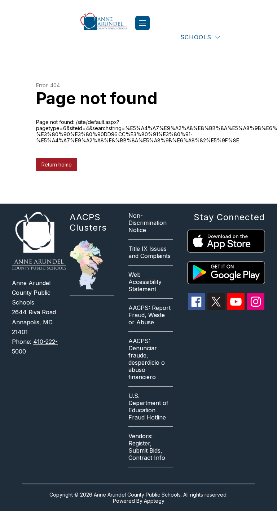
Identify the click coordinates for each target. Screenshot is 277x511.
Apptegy (154, 501)
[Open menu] (142, 23)
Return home (56, 164)
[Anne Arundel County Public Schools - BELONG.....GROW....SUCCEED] (107, 23)
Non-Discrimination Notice (147, 223)
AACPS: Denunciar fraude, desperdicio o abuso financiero (146, 359)
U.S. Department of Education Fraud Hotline (148, 406)
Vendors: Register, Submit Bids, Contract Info (146, 446)
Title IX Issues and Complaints (149, 252)
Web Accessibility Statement (145, 282)
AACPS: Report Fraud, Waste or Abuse (149, 315)
